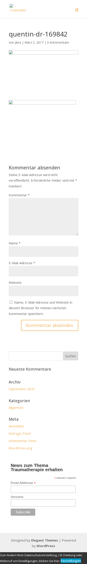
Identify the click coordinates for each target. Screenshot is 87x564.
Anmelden (16, 426)
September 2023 (22, 389)
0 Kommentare (58, 42)
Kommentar (19, 195)
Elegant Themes (44, 540)
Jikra (18, 42)
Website (15, 282)
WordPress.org (20, 448)
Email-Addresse (23, 483)
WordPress (46, 546)
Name (15, 243)
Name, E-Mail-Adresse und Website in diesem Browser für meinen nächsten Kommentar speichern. (40, 308)
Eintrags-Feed (20, 433)
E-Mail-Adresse (22, 263)
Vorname (17, 497)
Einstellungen (71, 560)
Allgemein (16, 407)
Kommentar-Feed (22, 440)
